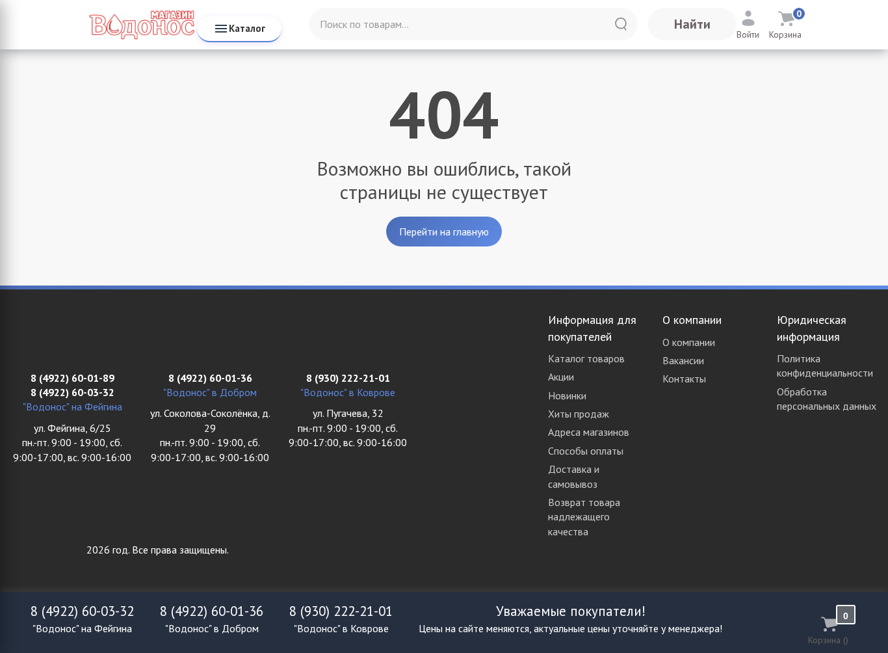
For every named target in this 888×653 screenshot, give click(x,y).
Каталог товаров (586, 358)
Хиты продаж (578, 413)
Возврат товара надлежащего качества (584, 517)
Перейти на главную (444, 231)
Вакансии (683, 360)
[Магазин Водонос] (141, 24)
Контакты (684, 378)
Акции (561, 376)
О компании (688, 342)
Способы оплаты (585, 450)
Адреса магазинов (588, 431)
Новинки (567, 395)
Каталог (247, 28)
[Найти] (621, 24)
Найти (692, 24)
